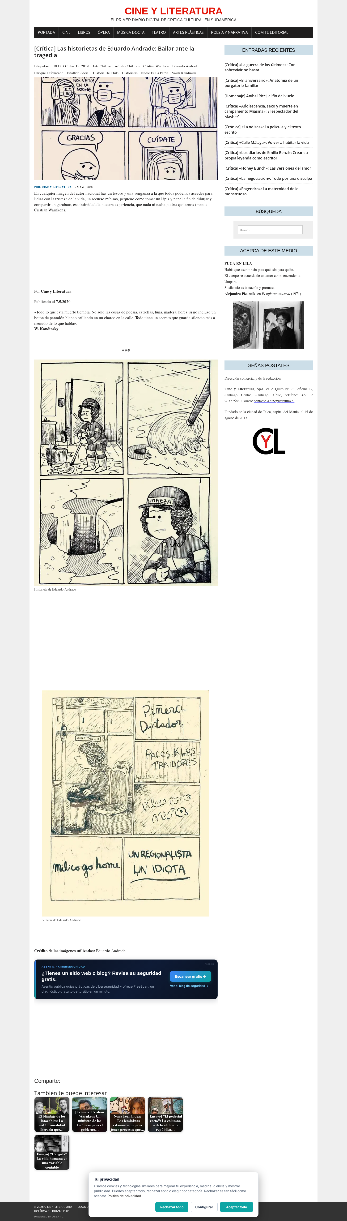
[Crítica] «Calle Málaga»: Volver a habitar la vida (266, 142)
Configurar (204, 1207)
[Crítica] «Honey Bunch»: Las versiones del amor (267, 168)
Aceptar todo (236, 1207)
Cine (66, 32)
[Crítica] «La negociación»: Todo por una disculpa (268, 178)
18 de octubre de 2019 (71, 66)
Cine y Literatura (57, 187)
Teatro (159, 32)
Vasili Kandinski (184, 72)
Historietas (130, 72)
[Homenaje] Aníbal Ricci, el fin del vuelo (259, 96)
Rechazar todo (172, 1207)
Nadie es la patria (154, 72)
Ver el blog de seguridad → (189, 986)
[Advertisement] (126, 251)
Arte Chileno (101, 66)
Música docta (130, 32)
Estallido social (78, 72)
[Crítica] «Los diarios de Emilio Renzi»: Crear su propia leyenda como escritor (266, 155)
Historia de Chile (105, 72)
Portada (46, 32)
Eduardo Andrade (185, 66)
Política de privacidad (51, 1211)
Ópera (104, 32)
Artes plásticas (188, 32)
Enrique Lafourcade (48, 72)
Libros (84, 32)
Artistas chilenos (127, 66)
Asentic (58, 1216)
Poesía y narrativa (229, 32)
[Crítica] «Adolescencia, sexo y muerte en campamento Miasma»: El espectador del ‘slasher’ (261, 111)
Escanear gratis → (190, 976)
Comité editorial (271, 32)
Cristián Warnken (156, 66)
